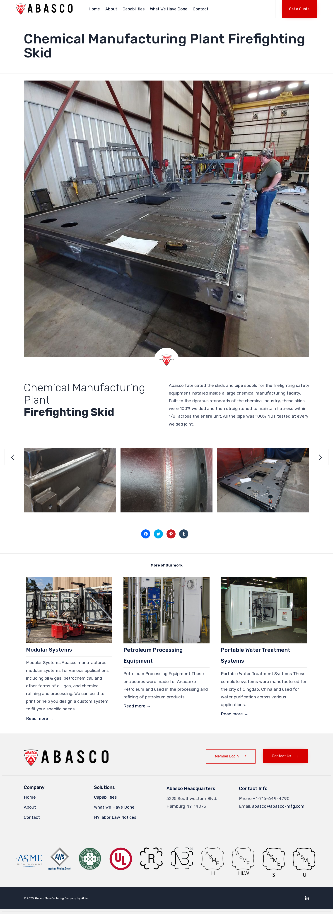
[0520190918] (263, 511)
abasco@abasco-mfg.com (278, 806)
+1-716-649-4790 (271, 798)
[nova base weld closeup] (70, 511)
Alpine (85, 898)
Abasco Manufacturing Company (55, 898)
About (111, 9)
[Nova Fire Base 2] (167, 511)
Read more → (39, 718)
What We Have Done (168, 9)
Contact (200, 9)
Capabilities (134, 9)
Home (94, 9)
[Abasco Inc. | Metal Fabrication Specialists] (44, 9)
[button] (299, 9)
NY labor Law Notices (115, 817)
